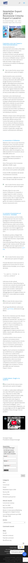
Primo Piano (18, 22)
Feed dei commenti (8, 538)
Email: (6, 456)
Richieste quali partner (9, 497)
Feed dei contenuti (8, 535)
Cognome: (7, 465)
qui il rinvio (11, 309)
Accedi (4, 533)
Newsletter (7, 551)
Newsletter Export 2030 (8, 22)
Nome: (6, 461)
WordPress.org (7, 540)
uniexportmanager (9, 21)
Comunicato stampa (8, 503)
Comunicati (6, 485)
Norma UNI (6, 492)
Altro (4, 482)
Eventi (4, 487)
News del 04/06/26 (8, 508)
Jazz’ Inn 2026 (6, 505)
